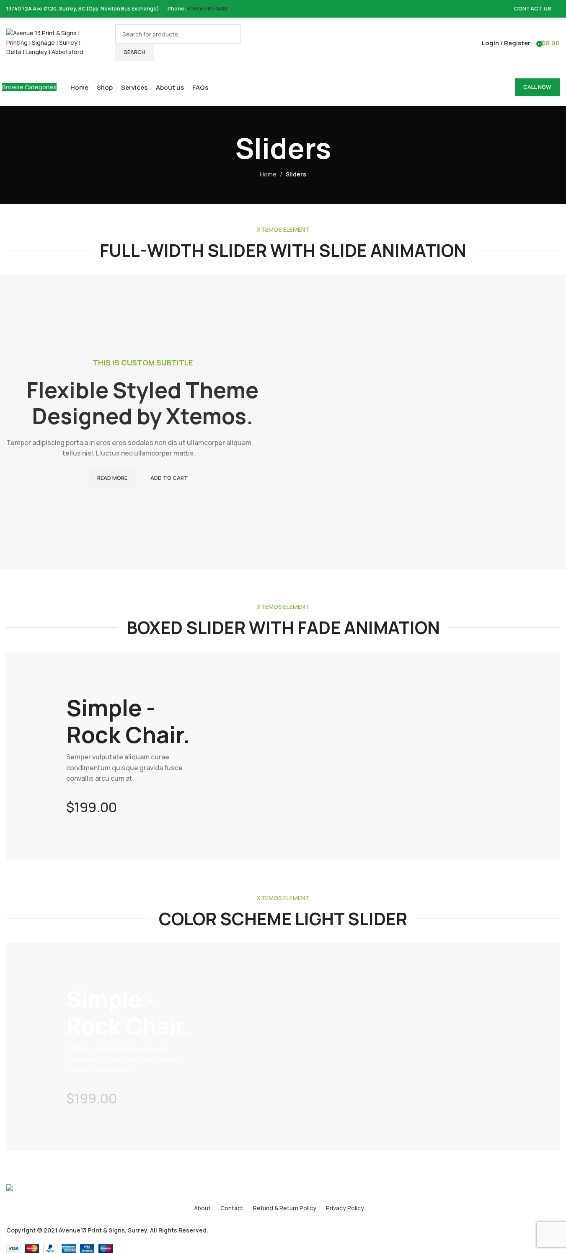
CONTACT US (532, 8)
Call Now (537, 87)
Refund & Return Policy (284, 1208)
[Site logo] (48, 42)
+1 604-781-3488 (207, 8)
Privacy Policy (345, 1208)
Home (268, 174)
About (202, 1208)
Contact (231, 1208)
